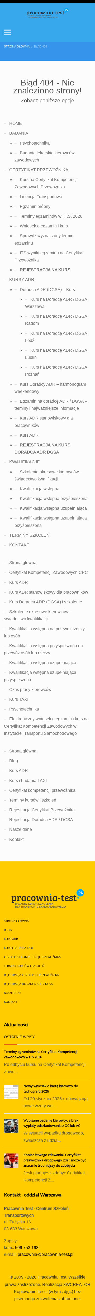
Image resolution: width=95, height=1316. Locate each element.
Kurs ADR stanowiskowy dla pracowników (44, 421)
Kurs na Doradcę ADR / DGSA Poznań (56, 370)
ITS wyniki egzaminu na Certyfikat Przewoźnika (49, 256)
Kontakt (16, 839)
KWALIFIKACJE (24, 462)
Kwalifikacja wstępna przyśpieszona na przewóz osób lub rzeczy (43, 649)
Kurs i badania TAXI (28, 780)
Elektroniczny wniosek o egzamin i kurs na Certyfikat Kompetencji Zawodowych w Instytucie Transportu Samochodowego (46, 726)
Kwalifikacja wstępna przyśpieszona (54, 498)
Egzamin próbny (35, 206)
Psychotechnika (35, 143)
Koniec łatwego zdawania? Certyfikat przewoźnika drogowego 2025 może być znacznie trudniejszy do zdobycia (54, 1160)
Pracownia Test (51, 1277)
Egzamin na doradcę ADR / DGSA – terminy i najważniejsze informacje (51, 405)
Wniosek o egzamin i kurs (44, 226)
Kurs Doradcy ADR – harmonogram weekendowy (50, 388)
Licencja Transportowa (41, 196)
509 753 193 (27, 1247)
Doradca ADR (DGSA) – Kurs (47, 289)
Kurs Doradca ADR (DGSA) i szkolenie (45, 602)
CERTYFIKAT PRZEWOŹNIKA (38, 170)
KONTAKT (19, 545)
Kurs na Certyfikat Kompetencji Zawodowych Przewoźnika (46, 183)
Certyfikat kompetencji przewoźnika (42, 790)
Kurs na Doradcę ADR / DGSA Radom (56, 320)
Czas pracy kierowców (30, 689)
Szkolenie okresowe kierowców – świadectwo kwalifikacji (48, 475)
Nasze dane (20, 829)
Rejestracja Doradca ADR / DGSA (41, 819)
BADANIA (18, 133)
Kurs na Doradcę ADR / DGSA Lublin (56, 354)
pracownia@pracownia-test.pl (45, 1254)
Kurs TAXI (18, 699)
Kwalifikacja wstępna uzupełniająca (53, 508)
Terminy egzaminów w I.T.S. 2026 (51, 216)
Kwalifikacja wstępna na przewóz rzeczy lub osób (44, 632)
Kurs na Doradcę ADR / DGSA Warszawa (56, 303)
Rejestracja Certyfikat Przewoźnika (42, 810)
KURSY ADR (21, 279)
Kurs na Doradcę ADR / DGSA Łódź (56, 337)
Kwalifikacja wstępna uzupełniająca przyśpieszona (51, 521)
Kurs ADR (29, 435)
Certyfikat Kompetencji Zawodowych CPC (48, 572)
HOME (15, 123)
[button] (7, 32)
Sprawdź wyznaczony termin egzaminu (44, 239)
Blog (13, 761)
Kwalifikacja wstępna (39, 489)
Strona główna (22, 562)
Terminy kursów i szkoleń (32, 800)
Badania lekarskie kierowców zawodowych (45, 156)
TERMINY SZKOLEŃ (29, 535)
